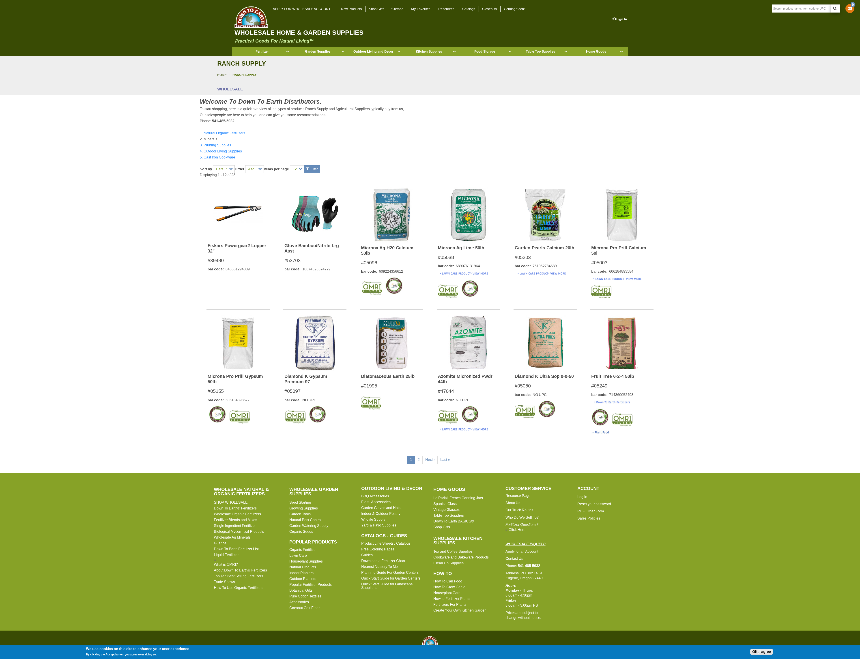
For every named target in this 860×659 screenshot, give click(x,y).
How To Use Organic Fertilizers (238, 588)
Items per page (276, 169)
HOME (222, 75)
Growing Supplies (303, 508)
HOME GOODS (449, 489)
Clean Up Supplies (448, 563)
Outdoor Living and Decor (373, 51)
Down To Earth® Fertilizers (235, 508)
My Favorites (420, 9)
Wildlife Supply (373, 519)
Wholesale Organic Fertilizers (237, 514)
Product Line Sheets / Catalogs (386, 543)
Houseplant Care (446, 593)
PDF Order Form (590, 511)
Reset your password (594, 504)
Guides (367, 555)
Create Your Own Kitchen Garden (459, 610)
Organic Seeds (301, 531)
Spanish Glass (445, 504)
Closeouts (489, 9)
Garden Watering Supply (308, 526)
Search (835, 8)
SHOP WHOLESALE (231, 502)
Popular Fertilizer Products (310, 584)
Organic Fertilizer (303, 550)
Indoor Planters (301, 573)
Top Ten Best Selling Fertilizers (238, 576)
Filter (314, 169)
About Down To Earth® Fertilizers (240, 570)
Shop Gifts (376, 9)
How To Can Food (447, 581)
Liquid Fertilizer (226, 555)
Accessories (299, 602)
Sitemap (397, 9)
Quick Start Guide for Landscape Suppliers (387, 586)
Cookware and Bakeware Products (461, 557)
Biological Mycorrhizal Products (239, 531)
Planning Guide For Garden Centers (390, 572)
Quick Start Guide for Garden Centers (390, 578)
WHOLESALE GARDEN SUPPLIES (313, 491)
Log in (582, 497)
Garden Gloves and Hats (380, 508)
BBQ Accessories (375, 496)
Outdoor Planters (302, 579)
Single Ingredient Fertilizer (235, 526)
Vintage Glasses (446, 509)
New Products (351, 9)
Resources (446, 9)
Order (239, 169)
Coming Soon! (514, 9)
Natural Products (302, 567)
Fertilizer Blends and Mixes (235, 520)
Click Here (517, 530)
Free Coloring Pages (377, 549)
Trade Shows (224, 582)
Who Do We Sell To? (522, 517)
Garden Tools (300, 514)
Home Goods (596, 51)
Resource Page (517, 496)
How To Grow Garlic (449, 587)
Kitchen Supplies (429, 51)
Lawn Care (298, 555)
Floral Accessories (376, 502)
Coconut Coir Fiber (304, 608)
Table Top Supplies (540, 51)
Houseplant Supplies (306, 561)
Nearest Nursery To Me (379, 567)
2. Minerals (208, 139)
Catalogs (468, 9)
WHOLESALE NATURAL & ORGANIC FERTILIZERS (241, 491)
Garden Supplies (318, 51)
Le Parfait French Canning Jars (458, 498)
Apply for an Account (521, 551)
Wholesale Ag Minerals (232, 537)
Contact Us (514, 559)
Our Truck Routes (519, 510)
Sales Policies (588, 518)
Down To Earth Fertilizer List (236, 549)
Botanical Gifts (300, 590)
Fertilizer (262, 51)
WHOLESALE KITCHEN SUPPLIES (457, 540)
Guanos (220, 543)
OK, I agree (761, 652)
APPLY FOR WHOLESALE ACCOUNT (302, 9)
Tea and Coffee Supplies (453, 551)
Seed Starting (300, 502)
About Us (512, 503)
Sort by (206, 169)
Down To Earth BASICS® (453, 521)
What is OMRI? (226, 564)
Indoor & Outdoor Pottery (380, 514)
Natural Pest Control (305, 520)
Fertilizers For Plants (449, 604)
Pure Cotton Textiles (305, 596)
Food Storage (484, 51)
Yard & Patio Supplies (378, 525)
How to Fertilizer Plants (451, 599)
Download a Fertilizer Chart (383, 561)
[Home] (250, 17)
